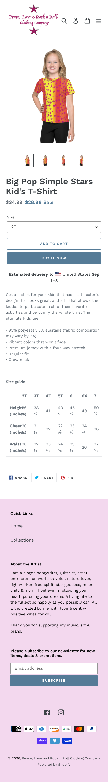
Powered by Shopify (54, 764)
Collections (22, 540)
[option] (27, 160)
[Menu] (99, 20)
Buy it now (54, 258)
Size (10, 217)
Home (16, 525)
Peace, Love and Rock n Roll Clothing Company (61, 758)
